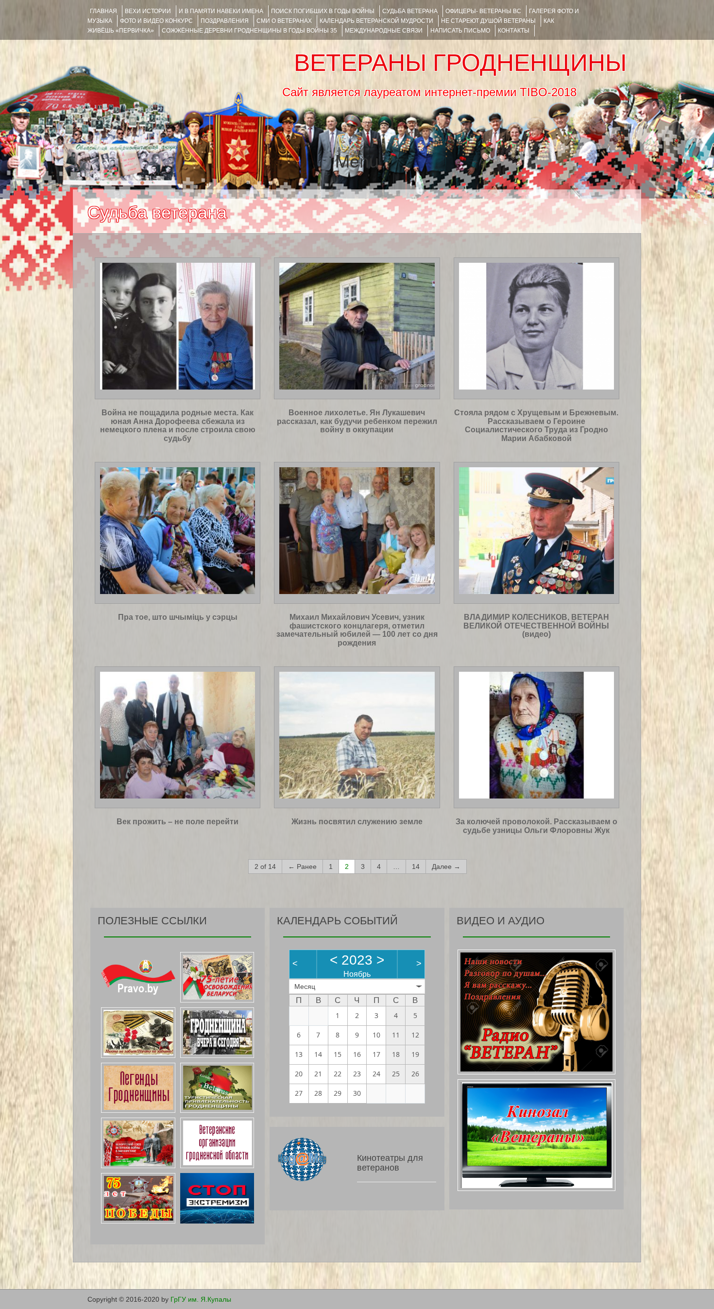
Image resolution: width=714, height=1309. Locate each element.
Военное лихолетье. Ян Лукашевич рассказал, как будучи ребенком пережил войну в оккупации (357, 421)
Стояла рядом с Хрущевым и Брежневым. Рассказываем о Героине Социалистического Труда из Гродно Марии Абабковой (536, 425)
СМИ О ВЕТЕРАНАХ (284, 20)
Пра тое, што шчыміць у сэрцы (178, 617)
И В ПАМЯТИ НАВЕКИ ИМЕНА (221, 11)
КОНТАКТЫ (513, 30)
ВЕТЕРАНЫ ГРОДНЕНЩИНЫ (460, 63)
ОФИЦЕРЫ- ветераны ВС (483, 11)
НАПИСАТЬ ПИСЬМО (460, 30)
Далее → (446, 866)
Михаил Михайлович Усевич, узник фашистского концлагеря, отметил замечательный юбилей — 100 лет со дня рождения (357, 630)
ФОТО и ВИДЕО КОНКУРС (156, 20)
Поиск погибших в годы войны (322, 11)
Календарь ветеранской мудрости (376, 20)
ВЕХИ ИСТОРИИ (148, 11)
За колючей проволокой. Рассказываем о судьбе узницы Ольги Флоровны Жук (536, 825)
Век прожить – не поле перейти (177, 821)
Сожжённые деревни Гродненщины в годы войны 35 (249, 30)
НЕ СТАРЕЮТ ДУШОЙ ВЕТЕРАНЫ (488, 20)
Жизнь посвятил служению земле (357, 821)
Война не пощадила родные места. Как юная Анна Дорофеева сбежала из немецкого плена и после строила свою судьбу (177, 425)
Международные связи (384, 30)
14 (416, 866)
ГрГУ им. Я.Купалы (200, 1299)
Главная (103, 11)
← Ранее (302, 866)
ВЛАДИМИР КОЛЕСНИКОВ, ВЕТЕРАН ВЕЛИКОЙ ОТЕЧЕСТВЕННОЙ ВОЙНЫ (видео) (536, 625)
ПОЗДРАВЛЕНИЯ (225, 20)
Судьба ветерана (410, 11)
